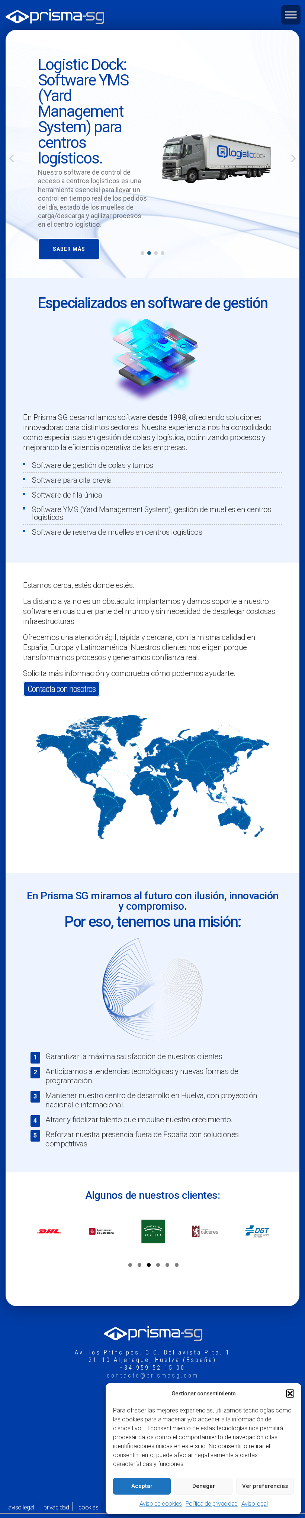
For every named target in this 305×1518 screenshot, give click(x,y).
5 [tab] (167, 1266)
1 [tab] (130, 1266)
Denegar (203, 1486)
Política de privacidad (212, 1503)
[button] (290, 1393)
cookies (88, 1507)
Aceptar (141, 1486)
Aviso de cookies (160, 1503)
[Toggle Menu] (291, 14)
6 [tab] (176, 1266)
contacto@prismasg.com (153, 1375)
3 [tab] (148, 1266)
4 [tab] (158, 1266)
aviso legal (21, 1507)
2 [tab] (139, 1266)
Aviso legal (254, 1503)
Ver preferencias (265, 1486)
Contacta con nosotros (62, 689)
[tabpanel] (49, 1231)
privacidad (56, 1507)
